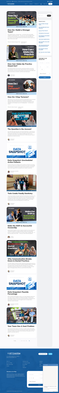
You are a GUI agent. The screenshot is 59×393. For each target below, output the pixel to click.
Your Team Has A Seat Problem (44, 52)
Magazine (24, 367)
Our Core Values (9, 362)
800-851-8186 (9, 1)
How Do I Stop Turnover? (43, 30)
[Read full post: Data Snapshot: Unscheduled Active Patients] (21, 157)
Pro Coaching (25, 364)
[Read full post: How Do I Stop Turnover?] (21, 94)
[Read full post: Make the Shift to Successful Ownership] (21, 223)
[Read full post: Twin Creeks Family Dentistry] (21, 190)
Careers (8, 365)
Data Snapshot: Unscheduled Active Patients (44, 36)
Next (29, 340)
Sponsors (41, 361)
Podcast (41, 362)
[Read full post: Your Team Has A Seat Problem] (21, 323)
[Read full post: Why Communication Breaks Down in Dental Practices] (21, 256)
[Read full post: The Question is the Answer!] (21, 126)
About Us (8, 361)
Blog (40, 364)
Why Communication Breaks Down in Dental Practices (44, 46)
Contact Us (41, 365)
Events (24, 365)
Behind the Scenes (10, 364)
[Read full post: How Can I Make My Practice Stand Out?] (21, 61)
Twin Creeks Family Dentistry (44, 39)
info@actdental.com (15, 1)
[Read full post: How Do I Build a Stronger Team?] (21, 27)
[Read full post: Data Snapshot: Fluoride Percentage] (21, 289)
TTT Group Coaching (26, 362)
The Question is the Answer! (44, 33)
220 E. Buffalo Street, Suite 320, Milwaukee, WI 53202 (25, 1)
